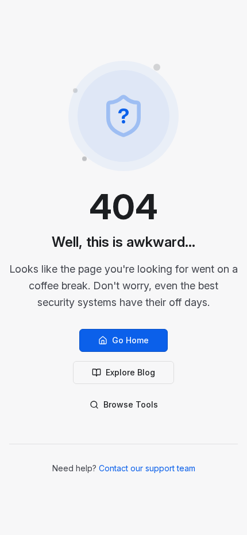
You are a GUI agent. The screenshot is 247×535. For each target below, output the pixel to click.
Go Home (130, 340)
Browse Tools (130, 404)
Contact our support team (147, 468)
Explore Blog (130, 372)
